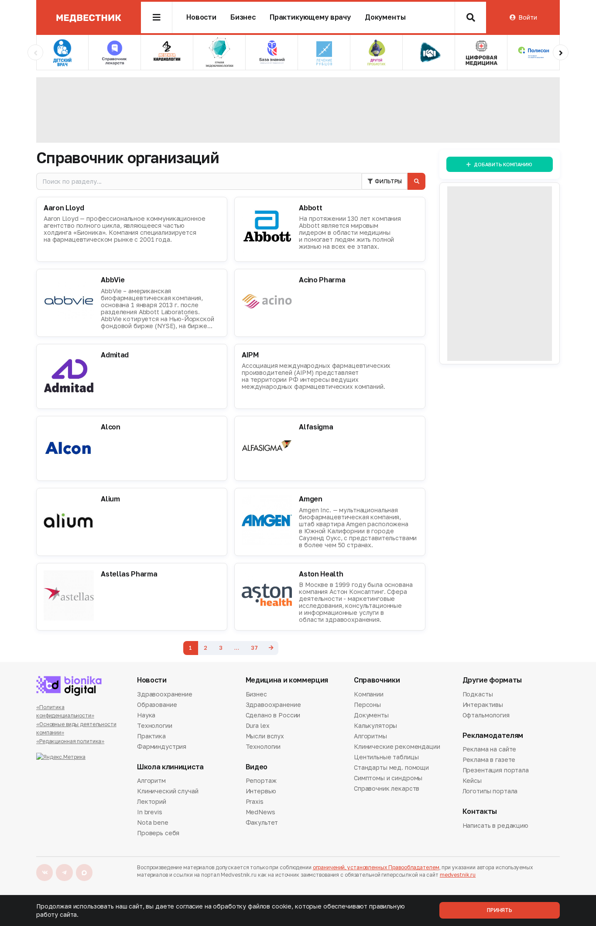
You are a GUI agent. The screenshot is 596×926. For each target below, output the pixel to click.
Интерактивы (482, 704)
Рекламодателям (493, 735)
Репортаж (261, 781)
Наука (146, 715)
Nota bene (152, 822)
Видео (256, 767)
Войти (527, 17)
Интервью (261, 791)
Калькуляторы (375, 725)
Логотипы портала (490, 791)
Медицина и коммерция (287, 680)
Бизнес (243, 17)
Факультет (262, 822)
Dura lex (258, 725)
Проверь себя (158, 833)
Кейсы (472, 780)
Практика (151, 736)
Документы (385, 17)
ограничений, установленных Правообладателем (376, 867)
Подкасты (477, 695)
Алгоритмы (370, 736)
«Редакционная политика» (70, 741)
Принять (499, 910)
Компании (369, 695)
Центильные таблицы (386, 757)
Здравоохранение (164, 695)
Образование (157, 704)
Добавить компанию (503, 164)
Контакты (479, 811)
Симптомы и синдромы (388, 778)
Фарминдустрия (161, 746)
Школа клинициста (170, 767)
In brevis (149, 812)
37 (254, 648)
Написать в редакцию (495, 826)
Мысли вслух (265, 736)
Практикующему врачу (310, 17)
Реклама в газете (489, 759)
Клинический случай (167, 791)
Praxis (255, 801)
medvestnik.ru (458, 874)
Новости (201, 17)
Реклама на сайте (489, 750)
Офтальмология (486, 715)
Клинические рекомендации (397, 746)
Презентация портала (495, 770)
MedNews (260, 812)
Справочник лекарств (386, 788)
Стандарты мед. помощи (391, 767)
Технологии (154, 725)
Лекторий (151, 801)
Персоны (367, 704)
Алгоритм (151, 781)
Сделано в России (273, 715)
